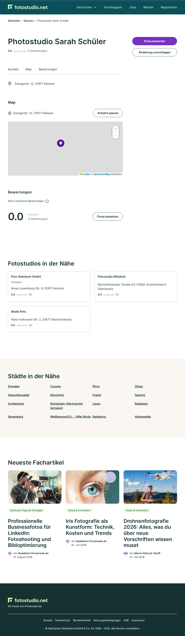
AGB (126, 620)
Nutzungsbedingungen (107, 620)
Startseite (14, 20)
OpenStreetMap (102, 174)
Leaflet (86, 174)
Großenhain (16, 403)
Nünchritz (57, 395)
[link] (49, 286)
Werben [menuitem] (148, 7)
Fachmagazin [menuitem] (113, 7)
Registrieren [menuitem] (169, 7)
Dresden (14, 386)
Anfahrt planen (108, 113)
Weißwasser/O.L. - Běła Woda (70, 416)
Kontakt (47, 620)
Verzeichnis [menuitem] (84, 7)
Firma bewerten (107, 216)
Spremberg (15, 416)
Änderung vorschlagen (155, 52)
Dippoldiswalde (18, 395)
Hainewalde (143, 416)
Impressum (138, 620)
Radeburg (99, 416)
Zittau (139, 386)
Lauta (96, 403)
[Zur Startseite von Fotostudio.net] (28, 7)
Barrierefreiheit (82, 620)
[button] (60, 144)
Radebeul (141, 403)
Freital (96, 395)
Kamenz (29, 20)
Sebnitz (140, 395)
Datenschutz (62, 620)
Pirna (96, 386)
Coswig (55, 386)
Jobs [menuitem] (132, 7)
